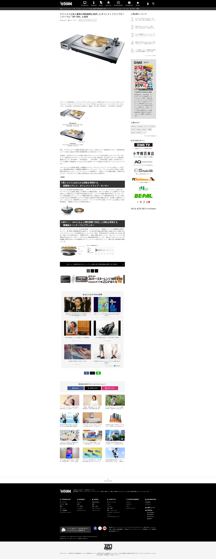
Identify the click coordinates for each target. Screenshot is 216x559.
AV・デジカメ (77, 8)
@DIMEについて (113, 527)
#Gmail (153, 126)
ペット (108, 514)
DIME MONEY (95, 502)
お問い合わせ (147, 527)
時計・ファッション (112, 510)
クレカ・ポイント (96, 508)
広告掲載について (146, 529)
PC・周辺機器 (63, 510)
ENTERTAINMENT (133, 499)
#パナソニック (92, 20)
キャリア (79, 502)
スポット (128, 502)
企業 (78, 504)
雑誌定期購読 (120, 529)
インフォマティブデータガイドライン (133, 527)
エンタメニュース (130, 508)
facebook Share (86, 373)
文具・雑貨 (110, 508)
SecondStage (150, 512)
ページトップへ (108, 481)
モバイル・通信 (64, 504)
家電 (61, 506)
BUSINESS (81, 499)
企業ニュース (151, 507)
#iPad (133, 132)
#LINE (133, 129)
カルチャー (129, 504)
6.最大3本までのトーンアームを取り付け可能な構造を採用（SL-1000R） (92, 264)
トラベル (109, 506)
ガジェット (62, 508)
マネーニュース (96, 510)
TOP (61, 8)
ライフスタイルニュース (113, 516)
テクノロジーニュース (65, 512)
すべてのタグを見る (149, 136)
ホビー (128, 506)
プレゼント (148, 504)
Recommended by (110, 365)
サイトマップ (121, 527)
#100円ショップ (141, 132)
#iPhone (133, 126)
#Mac (144, 129)
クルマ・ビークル (111, 502)
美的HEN (149, 518)
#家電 (149, 129)
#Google (140, 126)
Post (92, 373)
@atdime (76, 388)
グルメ (108, 504)
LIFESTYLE (112, 499)
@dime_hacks (111, 388)
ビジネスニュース (81, 510)
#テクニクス (82, 20)
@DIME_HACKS (94, 388)
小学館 (113, 529)
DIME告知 (147, 502)
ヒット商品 (80, 506)
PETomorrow (150, 516)
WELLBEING (150, 514)
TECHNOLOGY (66, 499)
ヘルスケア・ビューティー (113, 512)
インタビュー (80, 508)
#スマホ (147, 126)
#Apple (139, 129)
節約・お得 (95, 506)
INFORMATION (151, 499)
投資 (93, 504)
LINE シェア (98, 373)
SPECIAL (149, 510)
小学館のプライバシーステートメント (132, 529)
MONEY (96, 499)
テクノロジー (68, 8)
